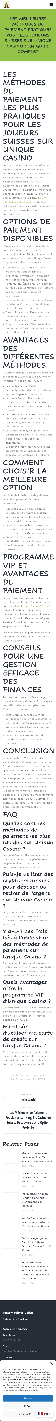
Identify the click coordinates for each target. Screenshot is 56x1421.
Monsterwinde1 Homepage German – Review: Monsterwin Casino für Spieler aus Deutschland (35, 1270)
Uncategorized (33, 1075)
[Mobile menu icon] (51, 4)
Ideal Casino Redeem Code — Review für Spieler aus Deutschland (37, 1157)
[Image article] (11, 1158)
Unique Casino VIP (32, 606)
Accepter (28, 1398)
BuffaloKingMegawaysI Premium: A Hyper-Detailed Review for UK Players (36, 1244)
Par (21, 1079)
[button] (51, 1363)
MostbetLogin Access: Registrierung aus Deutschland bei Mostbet (35, 1199)
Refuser (28, 1406)
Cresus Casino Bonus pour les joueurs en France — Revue (35, 1177)
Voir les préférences (28, 1414)
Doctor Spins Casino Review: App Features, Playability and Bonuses (37, 1222)
